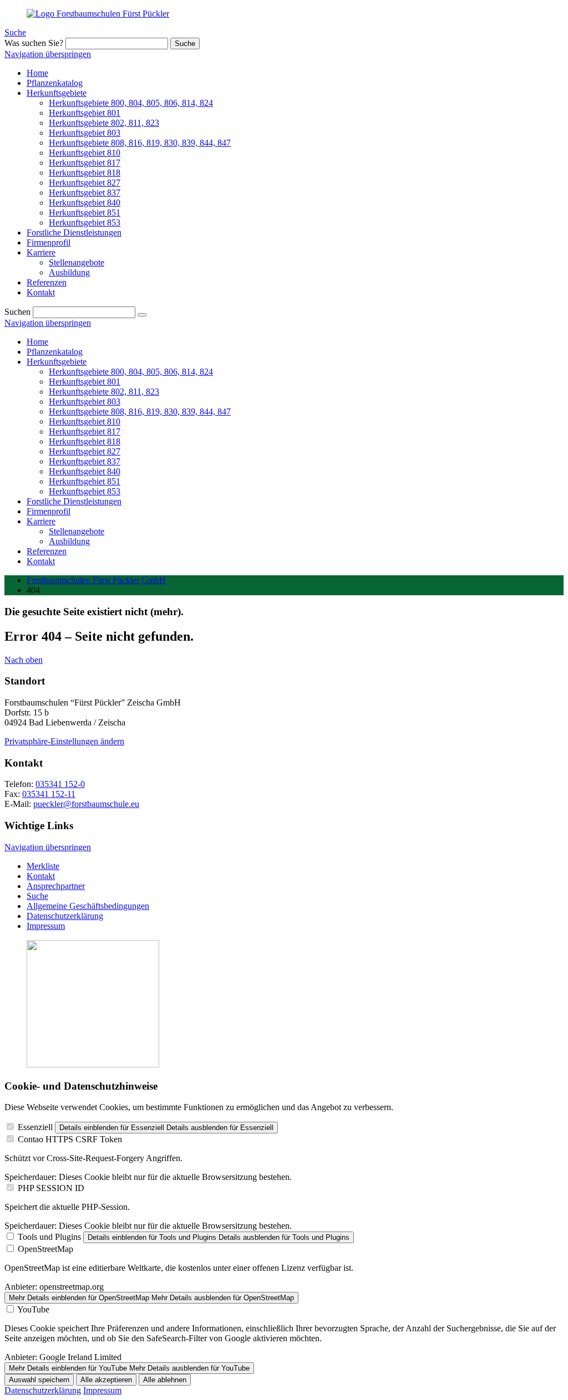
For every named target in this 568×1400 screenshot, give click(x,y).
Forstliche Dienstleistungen (74, 501)
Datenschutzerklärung (65, 916)
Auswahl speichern (39, 1380)
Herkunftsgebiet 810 (84, 421)
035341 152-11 (48, 794)
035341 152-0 (60, 784)
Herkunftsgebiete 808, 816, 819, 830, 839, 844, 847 (140, 411)
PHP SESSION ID (51, 1188)
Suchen (17, 311)
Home (37, 341)
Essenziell (35, 1127)
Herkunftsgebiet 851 (84, 481)
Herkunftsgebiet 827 (84, 451)
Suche (15, 32)
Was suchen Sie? (33, 43)
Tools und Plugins (49, 1236)
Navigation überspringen (47, 54)
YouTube (33, 1309)
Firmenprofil (48, 511)
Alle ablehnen (164, 1380)
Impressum (46, 926)
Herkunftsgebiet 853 (84, 491)
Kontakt (41, 561)
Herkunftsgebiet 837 (84, 461)
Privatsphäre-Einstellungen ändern (64, 741)
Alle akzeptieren (106, 1380)
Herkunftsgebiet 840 (84, 471)
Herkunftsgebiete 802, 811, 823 (104, 391)
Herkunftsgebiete (57, 361)
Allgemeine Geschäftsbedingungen (88, 906)
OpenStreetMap (45, 1249)
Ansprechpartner (56, 886)
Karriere (41, 521)
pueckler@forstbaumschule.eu (86, 804)
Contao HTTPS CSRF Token (70, 1139)
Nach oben (23, 660)
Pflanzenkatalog (55, 351)
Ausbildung (69, 541)
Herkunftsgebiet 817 (84, 431)
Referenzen (47, 551)
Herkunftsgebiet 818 (84, 441)
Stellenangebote (76, 531)
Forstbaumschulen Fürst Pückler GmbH (96, 580)
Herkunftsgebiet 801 (84, 381)
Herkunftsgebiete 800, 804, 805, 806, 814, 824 (131, 371)
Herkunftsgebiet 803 (84, 401)
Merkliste (43, 866)
